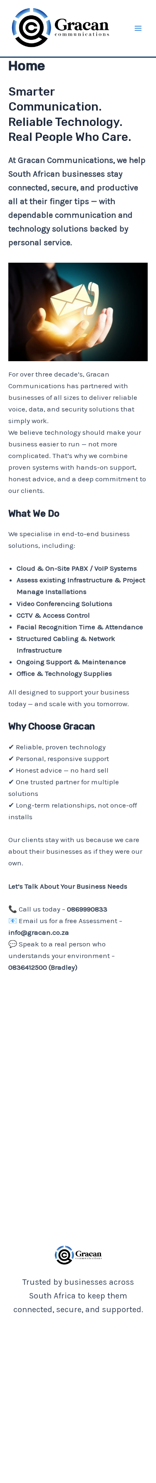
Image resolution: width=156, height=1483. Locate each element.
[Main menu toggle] (138, 28)
